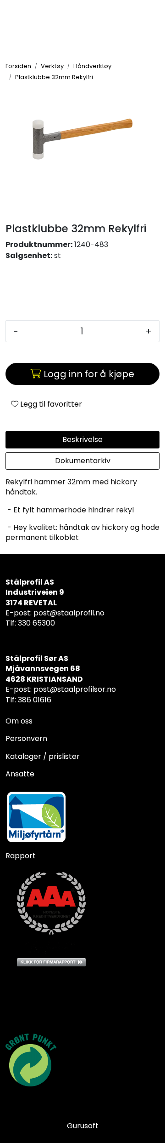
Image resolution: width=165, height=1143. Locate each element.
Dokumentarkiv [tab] (82, 460)
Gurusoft (83, 1125)
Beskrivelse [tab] (82, 439)
